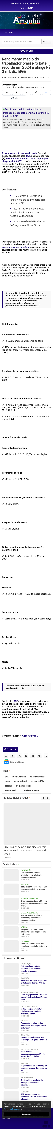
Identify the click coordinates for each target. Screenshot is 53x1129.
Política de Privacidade (12, 1109)
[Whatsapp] (6, 92)
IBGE (28, 156)
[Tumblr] (46, 756)
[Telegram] (36, 92)
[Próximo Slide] (48, 798)
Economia (27, 51)
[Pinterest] (39, 756)
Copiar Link (11, 749)
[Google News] (46, 92)
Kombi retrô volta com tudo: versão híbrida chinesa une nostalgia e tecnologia (27, 212)
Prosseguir (26, 1114)
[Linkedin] (32, 756)
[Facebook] (16, 92)
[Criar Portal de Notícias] (46, 1124)
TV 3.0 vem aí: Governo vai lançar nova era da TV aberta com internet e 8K (28, 199)
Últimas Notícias (13, 958)
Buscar (46, 41)
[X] (26, 92)
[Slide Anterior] (43, 798)
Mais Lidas (11, 864)
